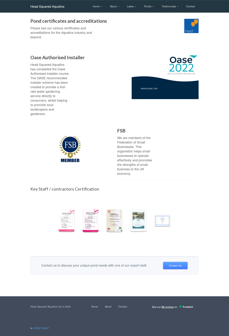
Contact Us (175, 265)
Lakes (131, 6)
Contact (190, 6)
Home (96, 6)
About (113, 6)
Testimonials (169, 6)
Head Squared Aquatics (47, 6)
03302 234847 (41, 328)
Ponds (148, 6)
